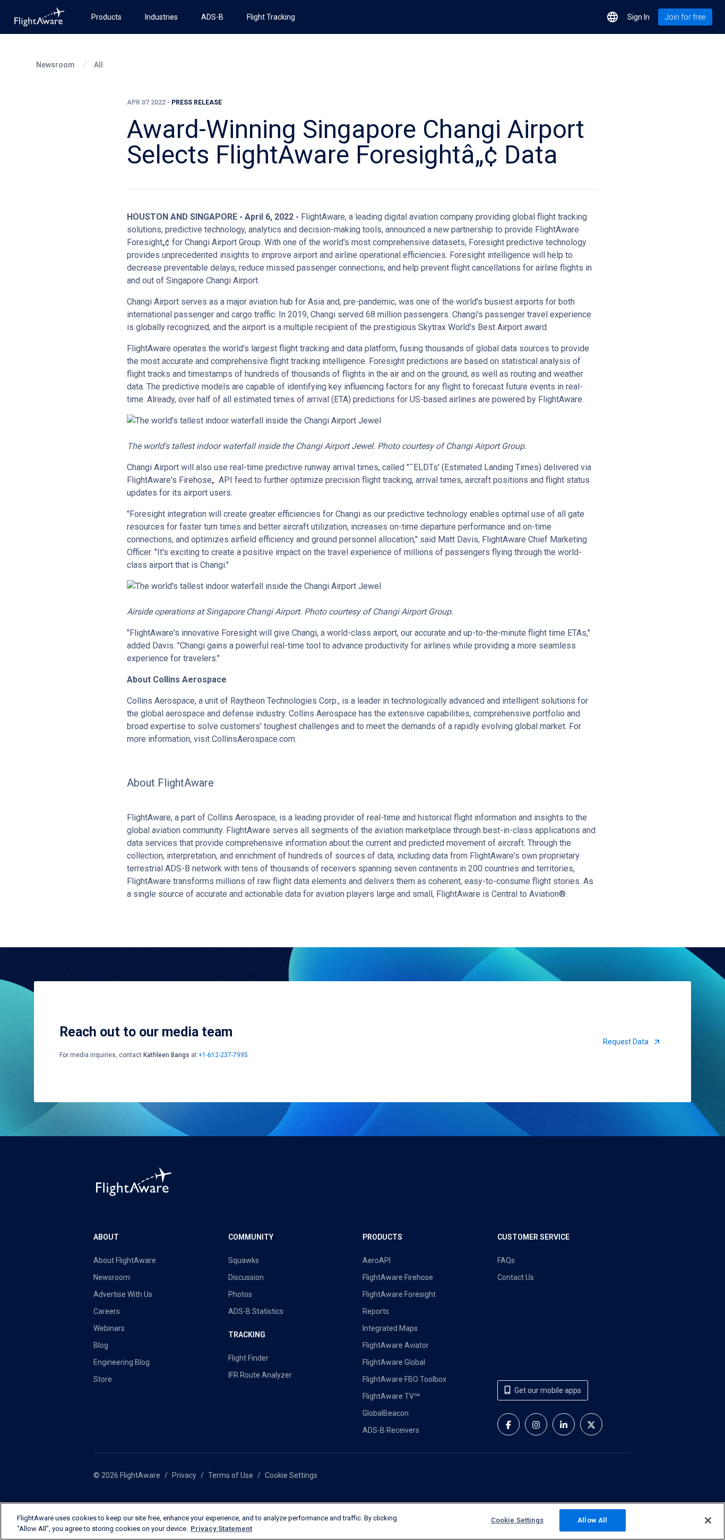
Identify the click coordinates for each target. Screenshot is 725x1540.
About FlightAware (124, 1260)
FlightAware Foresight (399, 1294)
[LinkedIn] (564, 1424)
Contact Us (515, 1277)
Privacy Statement (221, 1529)
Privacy (184, 1475)
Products (106, 17)
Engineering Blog (121, 1362)
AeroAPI (376, 1260)
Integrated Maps (390, 1328)
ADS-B (212, 17)
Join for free (685, 17)
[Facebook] (508, 1424)
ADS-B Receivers (390, 1430)
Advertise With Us (122, 1294)
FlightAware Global (393, 1362)
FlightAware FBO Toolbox (404, 1379)
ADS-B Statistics (255, 1311)
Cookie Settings (291, 1475)
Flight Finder (248, 1358)
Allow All (592, 1520)
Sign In (638, 17)
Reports (375, 1311)
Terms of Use (230, 1475)
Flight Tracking (271, 17)
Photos (240, 1294)
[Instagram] (536, 1424)
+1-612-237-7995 (223, 1055)
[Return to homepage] (39, 17)
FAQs (506, 1260)
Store (102, 1379)
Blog (100, 1345)
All (98, 64)
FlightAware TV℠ (391, 1396)
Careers (106, 1311)
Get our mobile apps (547, 1390)
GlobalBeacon (385, 1413)
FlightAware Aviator (395, 1345)
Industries (161, 17)
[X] (591, 1424)
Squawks (243, 1260)
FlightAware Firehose (397, 1277)
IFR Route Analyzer (260, 1375)
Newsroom (55, 64)
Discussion (246, 1277)
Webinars (109, 1328)
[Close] (708, 1520)
